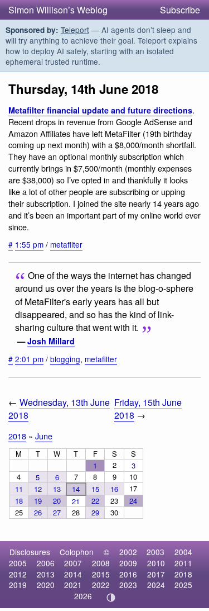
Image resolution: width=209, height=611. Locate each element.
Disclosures (29, 551)
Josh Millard (51, 341)
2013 (46, 574)
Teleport (75, 29)
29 (95, 512)
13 (57, 489)
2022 (101, 584)
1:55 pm (29, 244)
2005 (18, 563)
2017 (156, 574)
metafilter (66, 244)
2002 (128, 551)
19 (38, 500)
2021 (73, 584)
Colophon (77, 551)
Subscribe (180, 9)
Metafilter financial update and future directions (100, 110)
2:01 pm (29, 358)
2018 (17, 436)
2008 (101, 563)
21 (76, 501)
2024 (156, 584)
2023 (128, 584)
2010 (156, 563)
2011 (183, 563)
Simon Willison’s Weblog (58, 9)
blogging (65, 358)
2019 (18, 584)
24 (133, 500)
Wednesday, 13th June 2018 (59, 408)
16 (114, 489)
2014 (73, 574)
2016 (128, 574)
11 (19, 489)
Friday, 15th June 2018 (148, 408)
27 (57, 512)
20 (57, 500)
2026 (83, 595)
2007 (73, 563)
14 (76, 489)
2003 (155, 551)
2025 (183, 584)
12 (38, 489)
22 (95, 500)
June (43, 436)
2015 (101, 574)
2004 (183, 551)
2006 (46, 563)
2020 (46, 584)
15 (95, 489)
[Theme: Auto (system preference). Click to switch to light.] (110, 598)
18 (19, 500)
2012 (18, 574)
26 (38, 512)
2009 (128, 563)
